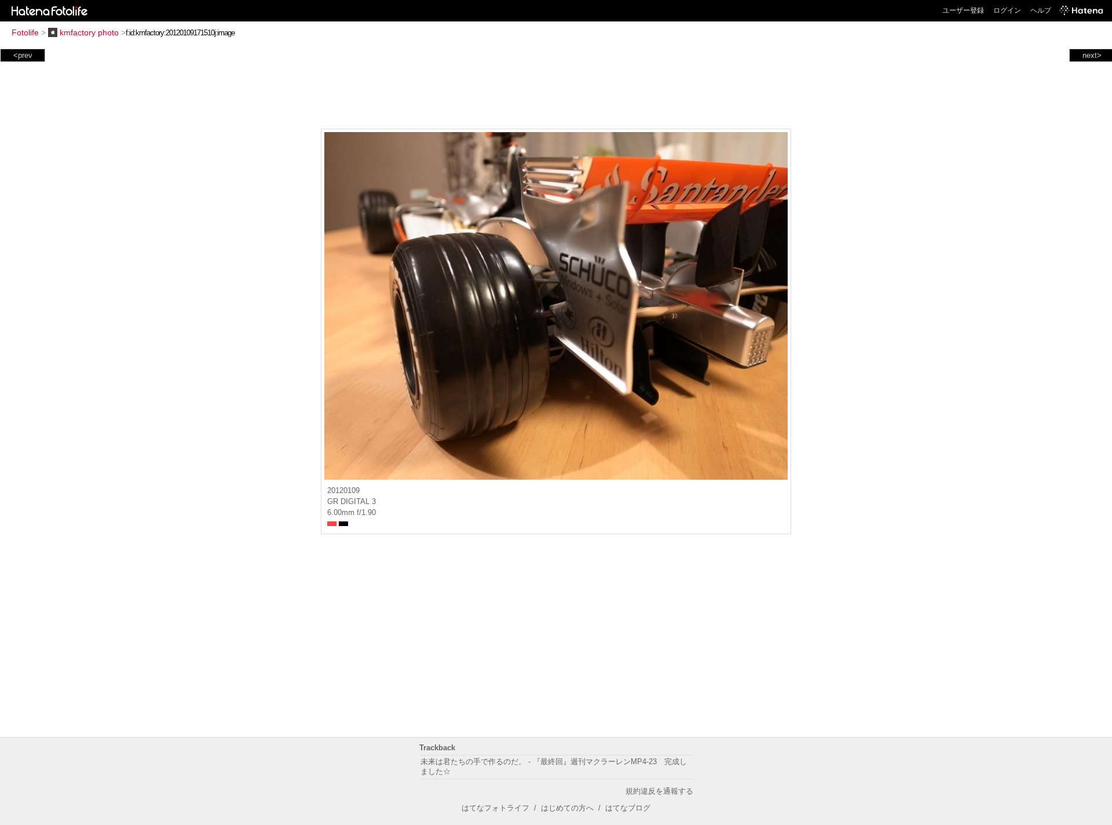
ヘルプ (1040, 10)
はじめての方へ (567, 808)
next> (1092, 55)
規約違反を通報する (659, 791)
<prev (22, 55)
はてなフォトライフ (495, 808)
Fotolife (25, 32)
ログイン (1007, 10)
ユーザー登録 (963, 10)
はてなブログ (627, 808)
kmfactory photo (89, 32)
